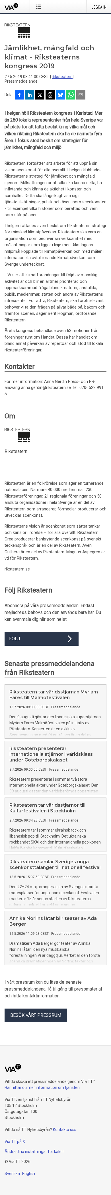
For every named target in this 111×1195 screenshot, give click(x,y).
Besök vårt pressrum (35, 1015)
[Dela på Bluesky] (60, 95)
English (28, 1173)
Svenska (12, 1173)
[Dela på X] (39, 95)
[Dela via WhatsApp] (70, 95)
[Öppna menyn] (39, 6)
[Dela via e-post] (80, 95)
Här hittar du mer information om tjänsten (42, 1087)
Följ (14, 638)
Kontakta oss (64, 1129)
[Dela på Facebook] (19, 95)
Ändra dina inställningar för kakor (34, 1151)
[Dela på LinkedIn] (29, 95)
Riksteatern (62, 76)
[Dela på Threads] (50, 95)
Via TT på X (15, 1141)
